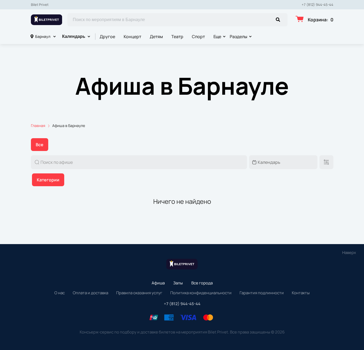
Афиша (158, 283)
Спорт (198, 36)
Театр (177, 36)
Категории (48, 180)
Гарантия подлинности (262, 293)
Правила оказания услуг (139, 293)
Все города (202, 283)
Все (39, 145)
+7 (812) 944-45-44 (317, 4)
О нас (59, 293)
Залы (178, 283)
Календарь (73, 36)
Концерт (132, 36)
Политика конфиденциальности (201, 293)
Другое (107, 36)
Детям (156, 36)
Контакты (301, 293)
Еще (217, 36)
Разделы (238, 36)
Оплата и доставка (90, 293)
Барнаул (42, 36)
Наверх (349, 252)
